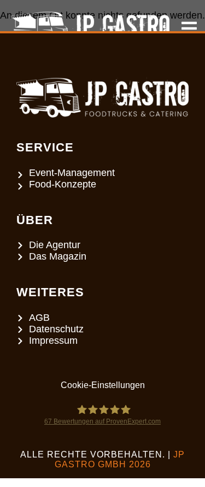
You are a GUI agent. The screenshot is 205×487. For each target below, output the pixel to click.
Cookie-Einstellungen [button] (103, 385)
